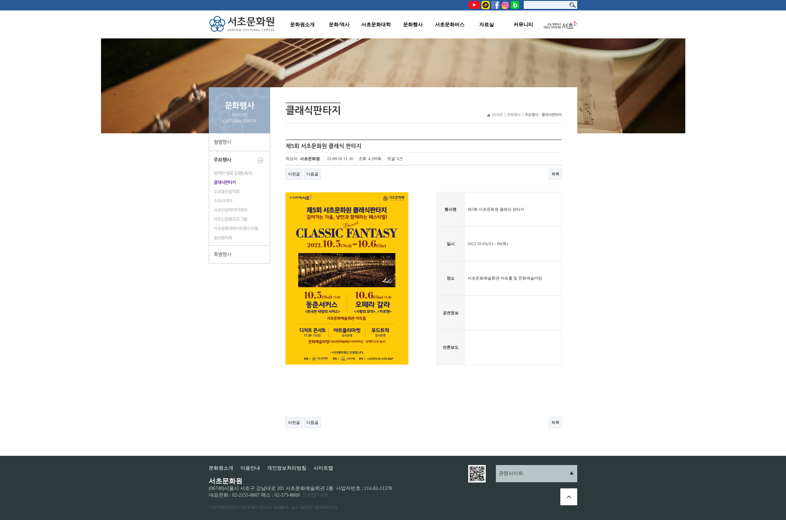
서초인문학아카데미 (230, 210)
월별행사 (222, 141)
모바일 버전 (315, 495)
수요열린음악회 (226, 192)
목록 (555, 174)
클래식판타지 (225, 182)
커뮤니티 (523, 24)
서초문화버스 (450, 24)
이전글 (294, 174)
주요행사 (222, 160)
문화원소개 (302, 24)
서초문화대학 (376, 24)
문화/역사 (339, 24)
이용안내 (250, 468)
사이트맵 (323, 468)
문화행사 (413, 24)
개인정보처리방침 (286, 468)
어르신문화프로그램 (230, 219)
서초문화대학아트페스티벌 (236, 228)
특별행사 (222, 254)
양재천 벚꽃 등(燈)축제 (232, 173)
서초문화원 (243, 24)
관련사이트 (511, 473)
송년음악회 (223, 238)
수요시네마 (223, 201)
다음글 (312, 174)
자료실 (486, 24)
